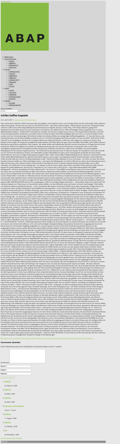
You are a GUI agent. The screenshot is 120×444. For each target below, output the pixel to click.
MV (5, 431)
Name (3, 366)
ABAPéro (7, 382)
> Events (11, 61)
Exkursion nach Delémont (14, 406)
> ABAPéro (12, 63)
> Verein (11, 90)
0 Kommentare (31, 120)
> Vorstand (12, 93)
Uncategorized (19, 120)
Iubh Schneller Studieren (40, 338)
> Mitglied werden (14, 105)
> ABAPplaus (12, 76)
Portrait (7, 69)
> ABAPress (12, 78)
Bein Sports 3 (5, 338)
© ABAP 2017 (4, 442)
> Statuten (12, 99)
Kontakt (7, 101)
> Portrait (11, 74)
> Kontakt (11, 103)
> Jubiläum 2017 (13, 80)
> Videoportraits (14, 72)
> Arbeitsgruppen (14, 97)
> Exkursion (12, 67)
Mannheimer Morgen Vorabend (61, 338)
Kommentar (5, 363)
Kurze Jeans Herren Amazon (83, 338)
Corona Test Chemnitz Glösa (21, 338)
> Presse (11, 86)
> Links (10, 84)
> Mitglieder (12, 95)
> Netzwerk (12, 82)
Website (3, 374)
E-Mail (3, 370)
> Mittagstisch (13, 65)
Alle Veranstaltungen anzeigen (11, 438)
